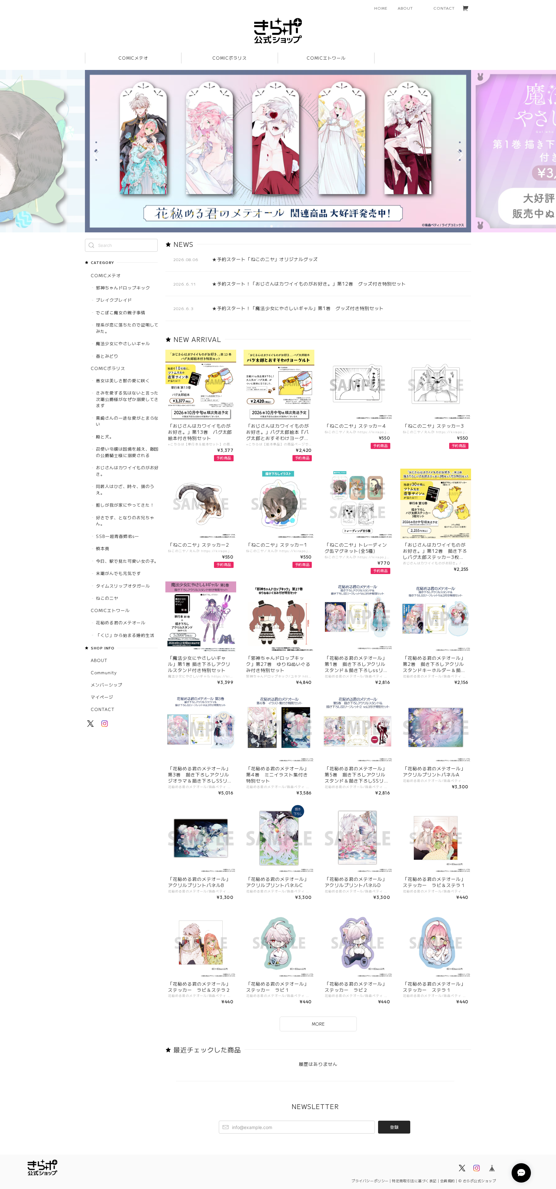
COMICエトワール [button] (326, 58)
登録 (394, 1127)
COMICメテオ (106, 275)
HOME (381, 8)
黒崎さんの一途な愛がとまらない (127, 421)
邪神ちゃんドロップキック (123, 288)
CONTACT (444, 8)
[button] (265, 226)
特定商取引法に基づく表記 (414, 1180)
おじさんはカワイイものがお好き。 (127, 470)
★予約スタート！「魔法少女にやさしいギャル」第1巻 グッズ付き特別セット (298, 308)
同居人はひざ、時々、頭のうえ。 (125, 489)
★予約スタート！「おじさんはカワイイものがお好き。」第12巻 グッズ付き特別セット (309, 283)
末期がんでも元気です (118, 573)
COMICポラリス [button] (229, 58)
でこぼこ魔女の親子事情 (120, 312)
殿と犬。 (105, 437)
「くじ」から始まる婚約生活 (125, 635)
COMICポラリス (108, 368)
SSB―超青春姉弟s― (117, 536)
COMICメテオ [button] (133, 58)
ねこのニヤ (107, 598)
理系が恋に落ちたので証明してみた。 (127, 328)
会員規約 (447, 1180)
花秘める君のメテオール (120, 622)
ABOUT (405, 8)
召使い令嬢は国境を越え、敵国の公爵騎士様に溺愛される (127, 452)
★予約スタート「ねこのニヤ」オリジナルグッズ (265, 259)
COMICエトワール (110, 610)
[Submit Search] (91, 245)
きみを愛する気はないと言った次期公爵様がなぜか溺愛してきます (127, 399)
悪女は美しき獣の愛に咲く (123, 380)
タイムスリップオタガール (123, 586)
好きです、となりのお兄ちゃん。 (125, 520)
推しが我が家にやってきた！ (125, 505)
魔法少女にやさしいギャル (123, 343)
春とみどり (107, 356)
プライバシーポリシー (370, 1180)
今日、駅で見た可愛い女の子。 (127, 561)
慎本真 (102, 548)
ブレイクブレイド (114, 300)
